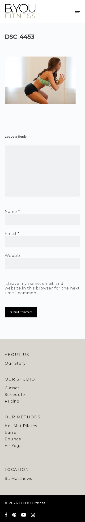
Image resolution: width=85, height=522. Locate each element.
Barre (11, 432)
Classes (12, 388)
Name (12, 211)
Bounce (13, 439)
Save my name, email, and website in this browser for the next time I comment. (42, 288)
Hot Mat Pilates (21, 426)
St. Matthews (18, 478)
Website (13, 255)
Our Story (15, 363)
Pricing (12, 401)
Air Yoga (13, 445)
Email (12, 233)
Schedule (15, 394)
